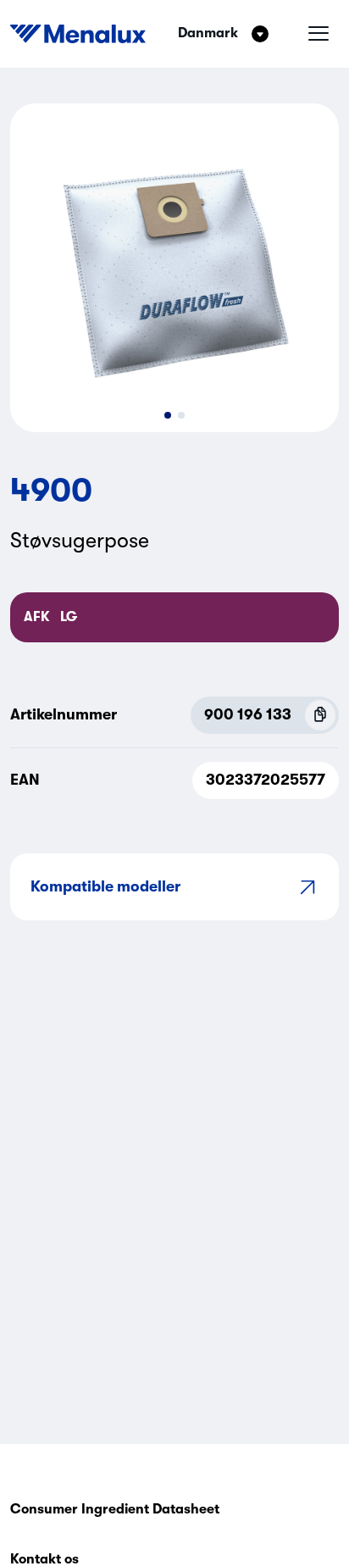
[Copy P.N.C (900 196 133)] (320, 715)
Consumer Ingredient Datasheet (114, 1509)
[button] (167, 415)
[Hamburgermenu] (318, 34)
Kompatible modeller (105, 886)
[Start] (77, 34)
